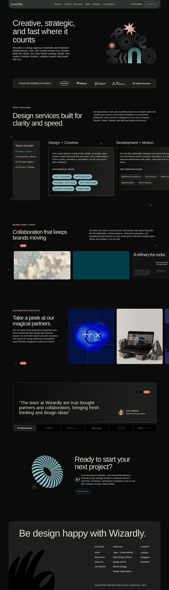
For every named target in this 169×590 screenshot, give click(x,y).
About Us (99, 562)
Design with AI (119, 562)
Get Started (100, 566)
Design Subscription (122, 571)
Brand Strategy (120, 566)
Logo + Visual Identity (123, 552)
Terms (144, 585)
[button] (16, 245)
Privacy (137, 585)
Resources (100, 557)
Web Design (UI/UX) (122, 557)
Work (97, 552)
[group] (91, 338)
